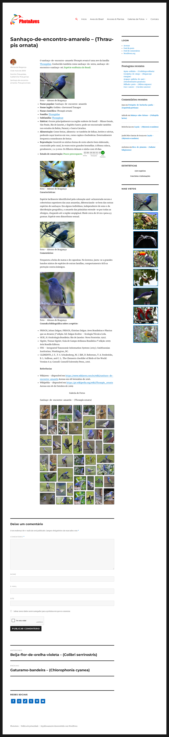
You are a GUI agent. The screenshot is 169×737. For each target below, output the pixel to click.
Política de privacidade (29, 726)
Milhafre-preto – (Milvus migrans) (138, 84)
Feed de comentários (132, 51)
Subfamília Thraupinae (19, 77)
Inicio (84, 19)
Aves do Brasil (97, 19)
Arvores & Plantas (115, 19)
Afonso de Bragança (18, 67)
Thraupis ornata (24, 83)
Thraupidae (45, 64)
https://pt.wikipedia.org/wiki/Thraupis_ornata (90, 382)
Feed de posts (129, 48)
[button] (77, 19)
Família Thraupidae (18, 74)
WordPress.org (129, 53)
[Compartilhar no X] (44, 416)
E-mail (13, 586)
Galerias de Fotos (136, 19)
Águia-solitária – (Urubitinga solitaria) (139, 71)
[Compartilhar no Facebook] (47, 416)
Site (12, 598)
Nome (13, 574)
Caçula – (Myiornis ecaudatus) (146, 127)
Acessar (127, 46)
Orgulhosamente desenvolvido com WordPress (59, 726)
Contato (155, 19)
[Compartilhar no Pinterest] (47, 418)
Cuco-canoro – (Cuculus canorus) (137, 87)
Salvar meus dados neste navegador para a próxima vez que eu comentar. (42, 611)
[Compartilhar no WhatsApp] (44, 418)
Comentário (17, 537)
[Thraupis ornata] (77, 86)
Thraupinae (57, 118)
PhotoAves (14, 726)
